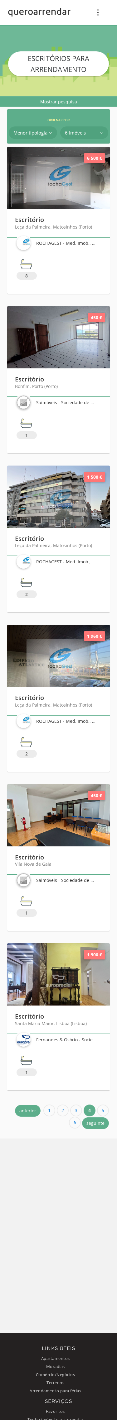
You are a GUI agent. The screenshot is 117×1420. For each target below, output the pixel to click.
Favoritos (55, 1411)
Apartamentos (55, 1358)
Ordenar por (58, 120)
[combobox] (33, 132)
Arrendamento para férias (55, 1391)
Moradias (55, 1366)
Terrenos (55, 1382)
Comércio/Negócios (55, 1374)
